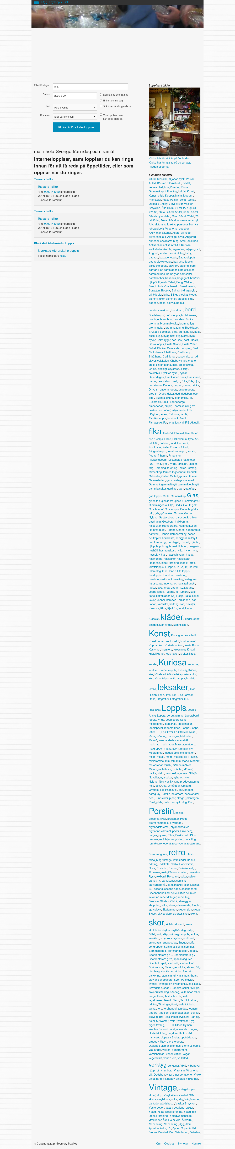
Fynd (158, 464)
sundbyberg (165, 980)
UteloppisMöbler (159, 1046)
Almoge (172, 237)
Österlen (195, 1132)
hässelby (154, 554)
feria (171, 422)
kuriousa (193, 664)
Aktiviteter (155, 233)
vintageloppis (186, 1089)
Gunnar (178, 513)
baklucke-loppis (183, 261)
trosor (174, 1017)
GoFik (187, 505)
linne (161, 695)
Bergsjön (154, 290)
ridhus (191, 860)
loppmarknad (172, 728)
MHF (187, 757)
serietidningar (168, 897)
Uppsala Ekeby (158, 204)
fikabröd (168, 433)
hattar (191, 534)
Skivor (152, 913)
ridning (153, 864)
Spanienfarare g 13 (160, 955)
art (198, 249)
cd (192, 356)
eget (151, 398)
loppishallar (185, 724)
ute (169, 1041)
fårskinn (182, 464)
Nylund (153, 781)
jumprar (184, 592)
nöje (151, 786)
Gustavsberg (166, 517)
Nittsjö (193, 773)
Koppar (169, 195)
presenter (173, 819)
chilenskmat (186, 365)
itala (180, 583)
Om (158, 1143)
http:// (63, 256)
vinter (152, 1095)
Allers (175, 233)
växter (189, 1107)
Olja (163, 786)
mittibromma (156, 761)
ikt (186, 567)
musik (167, 765)
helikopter (155, 538)
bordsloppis (173, 315)
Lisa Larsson (186, 695)
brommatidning (174, 327)
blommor (171, 299)
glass (177, 501)
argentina (178, 249)
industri (193, 567)
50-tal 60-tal (190, 212)
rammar (153, 839)
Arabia (167, 249)
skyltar (166, 930)
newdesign (172, 773)
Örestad (163, 1132)
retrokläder (179, 860)
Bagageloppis (186, 257)
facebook (173, 418)
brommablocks (169, 323)
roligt (192, 868)
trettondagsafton (180, 1013)
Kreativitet (179, 649)
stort (164, 975)
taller (197, 992)
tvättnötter (183, 1021)
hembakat (168, 538)
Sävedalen (155, 988)
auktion (163, 253)
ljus (186, 699)
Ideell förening (170, 563)
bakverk (173, 266)
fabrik (184, 414)
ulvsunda (182, 1029)
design (176, 381)
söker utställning (159, 992)
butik (152, 336)
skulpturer (155, 930)
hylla (180, 550)
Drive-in (153, 389)
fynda (173, 464)
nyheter (177, 777)
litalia (178, 195)
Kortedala (171, 645)
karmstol (163, 604)
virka (174, 1099)
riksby (174, 864)
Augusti (153, 253)
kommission (180, 625)
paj (162, 790)
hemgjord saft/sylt (186, 538)
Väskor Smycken (185, 1103)
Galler (165, 476)
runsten (182, 872)
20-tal (152, 179)
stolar (178, 971)
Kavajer (190, 604)
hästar (189, 554)
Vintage (163, 1087)
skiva (196, 909)
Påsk (171, 835)
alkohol (166, 233)
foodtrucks (155, 447)
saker (183, 876)
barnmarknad (157, 274)
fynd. (165, 464)
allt (164, 237)
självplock (155, 909)
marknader (167, 744)
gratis (194, 509)
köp (151, 678)
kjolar (188, 608)
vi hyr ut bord (165, 1070)
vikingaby (169, 1079)
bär (173, 340)
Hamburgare (169, 526)
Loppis (174, 707)
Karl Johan (183, 600)
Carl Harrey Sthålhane (162, 352)
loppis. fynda (156, 720)
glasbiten (154, 501)
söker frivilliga (190, 988)
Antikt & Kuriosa (181, 245)
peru (151, 798)
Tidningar (164, 1004)
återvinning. (171, 1124)
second (158, 889)
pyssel (162, 835)
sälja (197, 984)
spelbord (172, 963)
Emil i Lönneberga (173, 402)
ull (172, 1025)
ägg (181, 1124)
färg (151, 468)
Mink (194, 757)
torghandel (170, 1008)
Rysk (152, 876)
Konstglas (177, 635)
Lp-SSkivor (181, 732)
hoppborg (162, 546)
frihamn (162, 455)
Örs (171, 1132)
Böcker (161, 183)
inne (165, 571)
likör (192, 689)
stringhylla (174, 975)
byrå (192, 336)
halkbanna (181, 521)
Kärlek (192, 670)
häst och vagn (176, 554)
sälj (191, 984)
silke (164, 905)
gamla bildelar (188, 476)
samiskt (181, 880)
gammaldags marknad (180, 480)
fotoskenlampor (177, 451)
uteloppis (177, 1041)
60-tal (182, 216)
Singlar (196, 905)
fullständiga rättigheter (181, 460)
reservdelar (179, 843)
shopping (154, 905)
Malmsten (186, 736)
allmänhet (155, 237)
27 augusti (189, 208)
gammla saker (157, 488)
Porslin (190, 179)
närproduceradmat (187, 781)
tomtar (191, 200)
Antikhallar (155, 245)
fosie (166, 447)
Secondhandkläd (159, 893)
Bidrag (176, 290)
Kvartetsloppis (167, 670)
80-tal (164, 220)
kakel (195, 596)
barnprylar (172, 274)
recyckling (177, 839)
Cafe (170, 348)
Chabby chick (178, 360)
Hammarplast (157, 530)
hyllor (187, 550)
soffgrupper (156, 947)
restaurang (193, 843)
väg (181, 1099)
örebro (153, 1132)
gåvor (193, 517)
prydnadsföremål (159, 827)
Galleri (174, 476)
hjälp (152, 546)
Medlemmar (156, 753)
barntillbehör (156, 278)
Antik (183, 241)
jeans (189, 587)
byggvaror (182, 336)
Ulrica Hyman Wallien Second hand (170, 1027)
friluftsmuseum (158, 460)
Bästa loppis (156, 344)
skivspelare (165, 913)
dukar (170, 393)
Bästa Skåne (173, 344)
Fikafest (179, 433)
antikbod (193, 241)
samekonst (168, 880)
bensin (174, 286)
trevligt (195, 1013)
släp (165, 934)
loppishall (170, 724)
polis (166, 802)
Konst (190, 191)
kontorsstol (172, 641)
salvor (192, 876)
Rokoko (183, 868)
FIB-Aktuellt (174, 183)
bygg (159, 336)
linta (168, 695)
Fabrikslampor (157, 418)
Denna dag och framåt (115, 94)
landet (190, 678)
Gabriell (192, 472)
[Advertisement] (117, 52)
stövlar (153, 980)
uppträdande (188, 1037)
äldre (188, 1124)
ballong (184, 266)
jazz (182, 587)
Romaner (154, 872)
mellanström (187, 753)
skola (193, 913)
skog (186, 913)
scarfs (187, 885)
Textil (183, 1000)
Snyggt (182, 942)
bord (190, 309)
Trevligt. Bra (156, 1017)
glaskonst (167, 501)
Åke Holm (168, 208)
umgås (193, 1029)
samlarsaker (175, 885)
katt (182, 604)
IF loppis (170, 567)
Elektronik (155, 402)
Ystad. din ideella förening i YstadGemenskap (172, 1114)
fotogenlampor (157, 451)
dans (183, 377)
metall (160, 757)
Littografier (176, 699)
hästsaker (169, 559)
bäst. (187, 340)
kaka (188, 596)
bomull (180, 303)
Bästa (194, 340)
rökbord (161, 876)
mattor (184, 748)
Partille (166, 794)
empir (168, 406)
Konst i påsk (156, 195)
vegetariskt (155, 1058)
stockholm (167, 971)
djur (197, 381)
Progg (184, 819)
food (173, 443)
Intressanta (155, 583)
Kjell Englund (175, 608)
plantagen (192, 798)
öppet (176, 1128)
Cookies (169, 1143)
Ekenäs (160, 398)
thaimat (192, 1000)
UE (167, 1025)
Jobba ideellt (156, 592)
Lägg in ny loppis (51, 2)
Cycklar (165, 373)
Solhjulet (169, 947)
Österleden (181, 1132)
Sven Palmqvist (183, 980)
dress (187, 385)
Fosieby (175, 447)
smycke (165, 938)
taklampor (187, 992)
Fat (165, 422)
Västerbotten (156, 1107)
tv (157, 1021)
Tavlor (168, 996)
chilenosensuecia (167, 365)
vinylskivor (163, 1099)
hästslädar (183, 559)
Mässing (167, 769)
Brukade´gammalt (159, 332)
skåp (190, 930)
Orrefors (154, 790)
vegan (186, 1054)
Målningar (155, 769)
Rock (152, 868)
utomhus (175, 1046)
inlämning (171, 191)
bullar (189, 332)
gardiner (172, 488)
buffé (182, 332)
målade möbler (182, 765)
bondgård (177, 310)
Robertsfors (186, 864)
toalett (182, 1004)
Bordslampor (156, 315)
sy (170, 984)
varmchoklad (156, 1054)
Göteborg (168, 521)
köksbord (160, 674)
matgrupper (156, 748)
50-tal (178, 212)
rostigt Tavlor (169, 872)
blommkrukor (156, 299)
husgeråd (194, 546)
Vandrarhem (179, 1050)
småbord (188, 938)
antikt (166, 245)
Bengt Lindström (159, 286)
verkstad (183, 1058)
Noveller (154, 777)
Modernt (188, 195)
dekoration (164, 381)
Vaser (169, 1054)
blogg (192, 294)
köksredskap (175, 674)
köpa (158, 678)
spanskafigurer (182, 959)
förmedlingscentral (174, 472)
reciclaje (164, 839)
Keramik (154, 608)
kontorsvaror (187, 641)
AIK (151, 224)
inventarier (170, 583)
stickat (190, 967)
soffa (191, 942)
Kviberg (182, 670)
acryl (195, 220)
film (187, 433)
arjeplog (191, 249)
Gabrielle (154, 476)
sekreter (191, 893)
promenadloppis (159, 823)
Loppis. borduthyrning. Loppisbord (178, 715)
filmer (194, 433)
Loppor (186, 728)
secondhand (189, 889)
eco (195, 393)
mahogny (173, 736)
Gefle (166, 496)
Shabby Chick (168, 901)
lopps (194, 728)
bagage (153, 257)
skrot (181, 924)
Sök (66, 2)
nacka (152, 773)
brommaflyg (186, 323)
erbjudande (179, 410)
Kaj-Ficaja (177, 596)
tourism (193, 1008)
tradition (164, 1013)
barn (193, 266)
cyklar (183, 373)
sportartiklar (186, 963)
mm (167, 761)
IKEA (180, 567)
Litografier (163, 699)
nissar (184, 773)
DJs (190, 381)
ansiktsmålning (169, 241)
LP (158, 732)
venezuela (169, 1058)
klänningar (165, 625)
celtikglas (163, 360)
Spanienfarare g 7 (184, 955)
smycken (176, 938)
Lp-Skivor (167, 732)
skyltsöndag (178, 930)
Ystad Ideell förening (169, 1112)
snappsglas (170, 942)
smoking (154, 938)
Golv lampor (156, 509)
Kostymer (154, 649)
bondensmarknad (159, 310)
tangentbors (156, 996)
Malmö (153, 740)
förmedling (155, 472)
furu (166, 187)
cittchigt (162, 369)
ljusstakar (154, 710)
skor (156, 922)
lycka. (192, 732)
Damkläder (172, 377)
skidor (182, 909)
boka (162, 303)
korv (180, 645)
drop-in (153, 393)
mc (191, 748)
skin (189, 909)
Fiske (167, 439)
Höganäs (154, 563)
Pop (190, 802)
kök (151, 674)
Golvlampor (172, 509)
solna (179, 947)
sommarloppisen (178, 951)
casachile (183, 356)
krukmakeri (172, 653)
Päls (193, 835)
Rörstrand (173, 876)
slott (158, 934)
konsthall (190, 635)
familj (183, 418)
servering (183, 897)
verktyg (158, 1064)
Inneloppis (155, 575)
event (164, 414)
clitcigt (184, 369)
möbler (178, 769)
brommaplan (156, 327)
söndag (174, 992)
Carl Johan (169, 356)
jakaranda (163, 587)
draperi (178, 385)
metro (169, 757)
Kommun (45, 115)
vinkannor (192, 1079)
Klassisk (162, 179)
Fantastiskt (155, 422)
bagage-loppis (168, 257)
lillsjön (153, 695)
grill (151, 513)
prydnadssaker (180, 827)
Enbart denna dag (113, 100)
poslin (179, 813)
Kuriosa (172, 662)
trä (187, 1017)
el (191, 398)
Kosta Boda (191, 645)
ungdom (173, 1033)
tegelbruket (155, 1000)
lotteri (152, 732)
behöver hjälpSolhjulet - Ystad (174, 280)
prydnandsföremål (160, 831)
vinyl (159, 1095)
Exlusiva (174, 414)
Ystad (152, 1112)
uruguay (154, 1041)
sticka (181, 967)
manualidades (167, 740)
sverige (163, 984)
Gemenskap (156, 191)
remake (153, 843)
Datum (46, 94)
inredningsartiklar (159, 579)
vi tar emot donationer (179, 1074)
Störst (193, 975)
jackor (152, 587)
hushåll (153, 550)
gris (157, 513)
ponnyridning (179, 802)
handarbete (193, 530)
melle (152, 757)
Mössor (188, 769)
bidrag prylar (188, 290)
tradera (153, 1013)
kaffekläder (163, 596)
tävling (160, 1025)
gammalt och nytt (188, 484)
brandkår (179, 319)
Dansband (193, 377)
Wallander (155, 1050)
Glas (192, 495)
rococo (173, 868)
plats (159, 802)
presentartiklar (157, 819)
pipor (172, 798)
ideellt (184, 563)
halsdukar (155, 526)
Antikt (152, 183)
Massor (179, 744)
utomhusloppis (191, 1046)
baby (188, 253)
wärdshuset (167, 1103)
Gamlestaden (157, 480)
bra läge (154, 319)
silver (172, 905)
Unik (182, 1033)
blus (190, 299)
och (158, 786)
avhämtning (177, 253)
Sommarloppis (158, 951)
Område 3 (174, 786)
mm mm (176, 761)
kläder (172, 616)
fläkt (155, 443)
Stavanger (170, 967)
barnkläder (170, 270)
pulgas (153, 835)
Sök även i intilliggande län (117, 106)
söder (166, 988)
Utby (162, 1041)
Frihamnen (174, 455)
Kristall (191, 649)
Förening (160, 468)
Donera (167, 385)
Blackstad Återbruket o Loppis (54, 243)
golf (194, 505)
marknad (154, 744)
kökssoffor (190, 674)
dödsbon (186, 393)
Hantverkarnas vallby (173, 534)
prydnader (176, 823)
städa (185, 975)
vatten (177, 1054)
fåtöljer (193, 464)
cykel (175, 373)
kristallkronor (156, 653)
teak (185, 996)
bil (150, 294)
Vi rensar (179, 1070)
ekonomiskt (181, 398)
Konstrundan (156, 641)
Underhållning (157, 1033)
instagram (190, 579)
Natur (161, 773)
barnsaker (186, 274)
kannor (161, 600)
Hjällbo (194, 542)
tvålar (173, 1021)
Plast (165, 200)
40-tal (170, 212)
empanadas (156, 406)
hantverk (154, 534)
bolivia (171, 303)
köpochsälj (168, 678)
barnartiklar (155, 270)
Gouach (185, 509)
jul (177, 592)
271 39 (153, 212)
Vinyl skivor (176, 204)
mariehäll (183, 740)
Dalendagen (156, 377)
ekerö (169, 398)
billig (166, 294)
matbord (190, 744)
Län (48, 106)
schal (183, 200)
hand (181, 530)
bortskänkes (188, 315)
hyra (194, 550)
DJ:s (184, 381)
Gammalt (154, 484)
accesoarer (184, 220)
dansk (152, 381)
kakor (152, 600)
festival (179, 422)
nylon (187, 777)
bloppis (182, 299)
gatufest (190, 488)
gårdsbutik (182, 517)
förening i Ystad (179, 187)
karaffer (170, 600)
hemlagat (173, 542)
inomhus (168, 575)
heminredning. (157, 542)
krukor (184, 653)
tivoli (174, 1004)
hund (184, 546)
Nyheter (183, 1143)
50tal (175, 216)
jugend (170, 592)
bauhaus (170, 278)
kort (161, 645)
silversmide (183, 905)
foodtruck (182, 443)
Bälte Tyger (163, 340)
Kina (163, 608)
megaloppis (171, 753)
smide (194, 934)
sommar (189, 947)
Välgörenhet (191, 1099)
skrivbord (171, 924)
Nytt (172, 781)
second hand (172, 889)
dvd (177, 393)
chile (152, 365)
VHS (183, 1065)
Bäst (179, 340)
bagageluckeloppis (160, 261)
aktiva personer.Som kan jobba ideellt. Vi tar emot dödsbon (174, 226)
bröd (174, 332)
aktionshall (161, 224)
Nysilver (164, 781)
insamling (177, 579)
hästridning (155, 559)
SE (151, 889)
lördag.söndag (157, 736)
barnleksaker (186, 270)
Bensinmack (187, 286)
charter (192, 360)
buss (197, 332)
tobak (190, 1004)
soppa (193, 951)
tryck (182, 179)
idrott (192, 563)
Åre (178, 1120)
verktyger (173, 1065)
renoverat (165, 843)
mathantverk (171, 748)
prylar (175, 831)
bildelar (157, 294)
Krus (192, 653)
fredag (153, 455)
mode (185, 761)
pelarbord (177, 794)
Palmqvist (171, 790)
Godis (178, 505)
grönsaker (167, 513)
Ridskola (164, 864)
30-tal (162, 212)
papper (188, 790)
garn (181, 488)
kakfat (182, 191)
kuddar (153, 664)
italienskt (189, 583)
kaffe (152, 596)
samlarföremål (157, 885)
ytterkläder (155, 1120)
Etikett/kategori (42, 85)
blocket (183, 294)
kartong (174, 604)
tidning (153, 1004)
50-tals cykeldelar (159, 216)
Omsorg (186, 786)
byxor (152, 340)
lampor (181, 678)
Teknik (168, 1000)
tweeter (163, 1021)
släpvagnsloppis (179, 934)
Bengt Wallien (184, 282)
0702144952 (52, 192)
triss (167, 1017)
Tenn (176, 1000)
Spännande (156, 967)
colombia (154, 373)
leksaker (172, 686)
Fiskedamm (179, 439)
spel (163, 963)
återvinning (155, 1124)
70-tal (190, 216)
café (176, 348)
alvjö (181, 237)
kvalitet (153, 670)
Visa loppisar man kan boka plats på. (113, 116)
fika (155, 431)
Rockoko (162, 868)
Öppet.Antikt (188, 1128)
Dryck (162, 393)
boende (153, 303)
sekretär (153, 897)
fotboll (184, 447)
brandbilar (166, 319)
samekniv (154, 880)
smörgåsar (155, 942)
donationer (155, 385)
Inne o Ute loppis (179, 571)
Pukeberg (186, 831)
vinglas (180, 1079)
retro (176, 852)
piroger (181, 798)
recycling (190, 839)
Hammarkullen (188, 526)
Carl (195, 348)
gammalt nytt (169, 484)
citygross (173, 369)
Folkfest (164, 443)
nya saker (166, 777)
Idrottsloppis (156, 567)
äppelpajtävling (158, 1128)
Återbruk (187, 1120)
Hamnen (172, 530)
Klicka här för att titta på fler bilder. (169, 158)
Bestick (165, 290)
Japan (175, 587)
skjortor (173, 179)
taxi (175, 996)
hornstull (174, 546)
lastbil (152, 689)
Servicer (154, 901)
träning (195, 1017)
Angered (190, 237)
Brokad (190, 319)
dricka (195, 385)
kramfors (167, 649)
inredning (180, 575)
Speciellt (154, 963)
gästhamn (155, 521)
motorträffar (156, 765)
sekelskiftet (178, 893)
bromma (154, 323)
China (152, 369)
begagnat (183, 278)
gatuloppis (155, 496)
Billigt (174, 294)
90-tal (172, 220)
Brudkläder (191, 327)
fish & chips (156, 439)
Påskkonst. (182, 835)
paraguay (154, 794)
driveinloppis (186, 389)
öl (170, 1128)
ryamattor (194, 872)
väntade (154, 1103)
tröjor (152, 1021)
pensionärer (192, 794)
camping (186, 348)
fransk (191, 451)
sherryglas (185, 901)
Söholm (176, 988)
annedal (154, 241)
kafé (193, 592)
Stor (185, 971)
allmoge (186, 233)
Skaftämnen (169, 909)
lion (174, 695)
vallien (166, 1050)
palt (181, 790)
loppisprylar (156, 728)
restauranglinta (158, 854)
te (180, 996)
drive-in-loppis (168, 389)
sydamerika (180, 984)
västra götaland (175, 1107)
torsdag (182, 1008)
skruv (188, 924)
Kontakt (196, 1143)
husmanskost (167, 550)
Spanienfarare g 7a (160, 959)
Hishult (184, 542)
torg (160, 1008)
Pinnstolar (155, 200)
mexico (178, 757)
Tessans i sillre (43, 179)
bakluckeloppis (158, 266)
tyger (152, 1025)
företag (192, 468)
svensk (153, 984)
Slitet (152, 934)
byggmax (169, 336)
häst (163, 554)
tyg (192, 1021)
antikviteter (155, 249)
